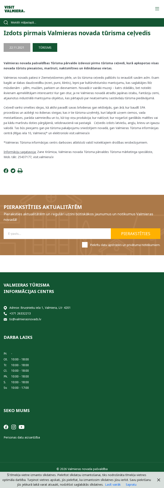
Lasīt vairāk (113, 484)
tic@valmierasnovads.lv (25, 319)
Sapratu (131, 484)
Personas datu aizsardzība (22, 437)
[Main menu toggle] (157, 9)
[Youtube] (21, 427)
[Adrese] (5, 307)
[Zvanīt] (5, 313)
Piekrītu (125, 245)
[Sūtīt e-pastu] (5, 319)
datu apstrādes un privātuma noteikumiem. (130, 245)
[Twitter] (13, 172)
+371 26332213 (20, 313)
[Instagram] (13, 427)
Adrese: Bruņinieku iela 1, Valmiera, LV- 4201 (40, 308)
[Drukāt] (20, 172)
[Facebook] (6, 172)
